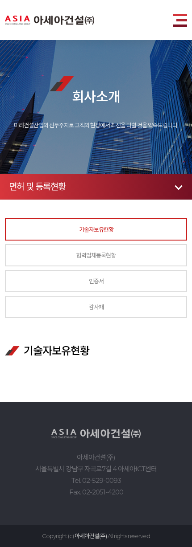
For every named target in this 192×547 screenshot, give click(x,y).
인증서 (96, 281)
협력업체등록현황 (96, 255)
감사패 (96, 306)
